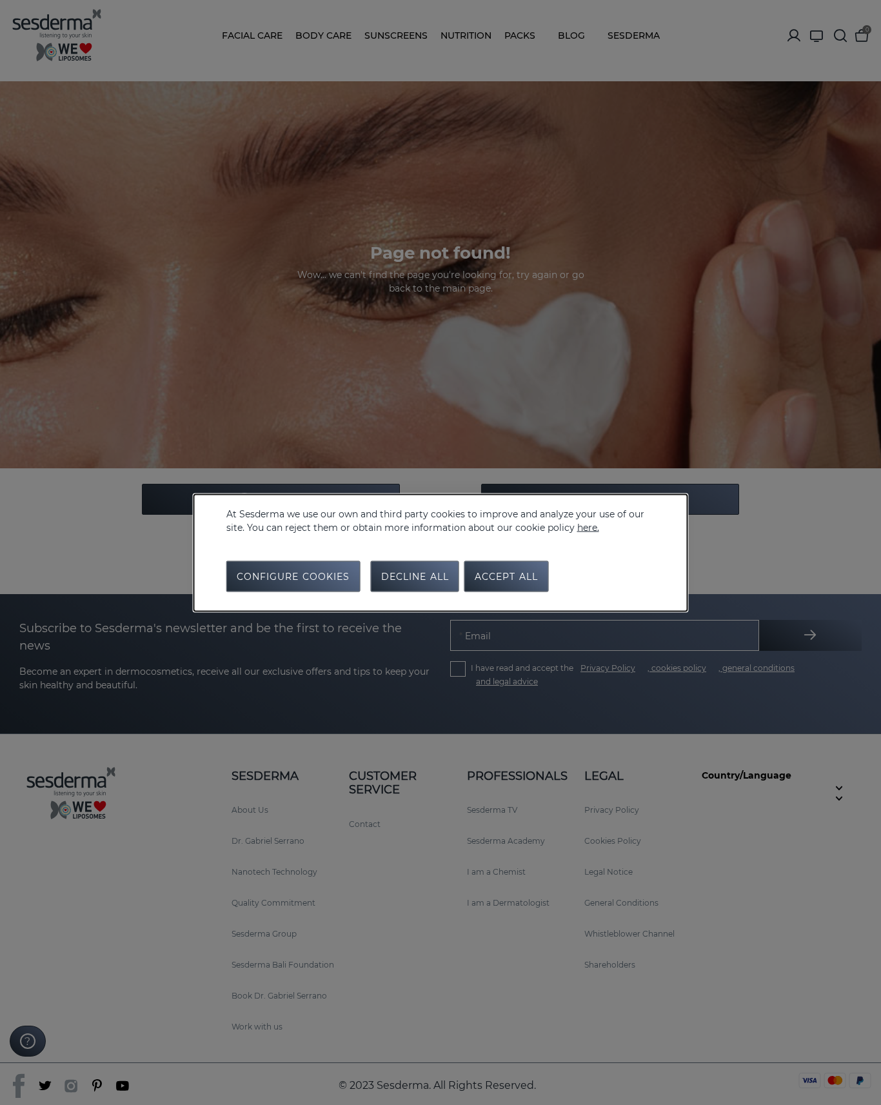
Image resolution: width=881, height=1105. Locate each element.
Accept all (506, 576)
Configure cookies (293, 576)
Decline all (415, 576)
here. (588, 527)
